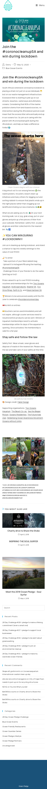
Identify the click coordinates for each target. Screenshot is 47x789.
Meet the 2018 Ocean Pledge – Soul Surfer (23, 593)
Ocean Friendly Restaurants (13, 726)
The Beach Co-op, (19, 411)
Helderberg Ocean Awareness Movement (25, 418)
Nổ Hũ (4, 687)
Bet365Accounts (9, 691)
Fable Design (23, 402)
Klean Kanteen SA (34, 290)
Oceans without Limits (12, 421)
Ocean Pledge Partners (11, 741)
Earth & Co (17, 290)
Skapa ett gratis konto (11, 671)
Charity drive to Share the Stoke (23, 530)
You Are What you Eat (18, 687)
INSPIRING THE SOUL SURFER (23, 541)
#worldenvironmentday (12, 498)
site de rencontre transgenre (14, 679)
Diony (8, 64)
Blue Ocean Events (14, 68)
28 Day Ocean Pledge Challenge (15, 717)
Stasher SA (31, 286)
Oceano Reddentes (18, 414)
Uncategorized (8, 745)
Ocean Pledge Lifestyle (11, 736)
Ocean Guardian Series (11, 731)
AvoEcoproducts (18, 286)
